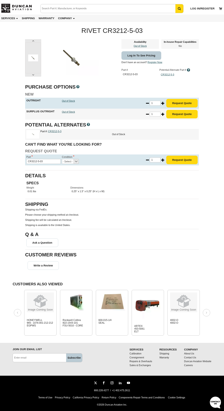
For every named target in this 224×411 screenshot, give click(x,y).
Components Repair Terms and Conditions (142, 397)
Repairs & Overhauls (141, 361)
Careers (188, 365)
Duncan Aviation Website (197, 361)
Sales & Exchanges (140, 365)
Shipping (28, 18)
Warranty (46, 18)
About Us (189, 353)
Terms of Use (45, 397)
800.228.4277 (101, 390)
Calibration (135, 353)
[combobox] (105, 8)
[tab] (33, 57)
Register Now (155, 62)
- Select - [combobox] (68, 161)
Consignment (137, 357)
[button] (179, 8)
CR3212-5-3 (167, 74)
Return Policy (109, 397)
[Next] (206, 313)
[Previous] (17, 313)
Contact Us (190, 357)
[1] (33, 57)
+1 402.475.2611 (121, 390)
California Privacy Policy (86, 397)
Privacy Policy (62, 397)
